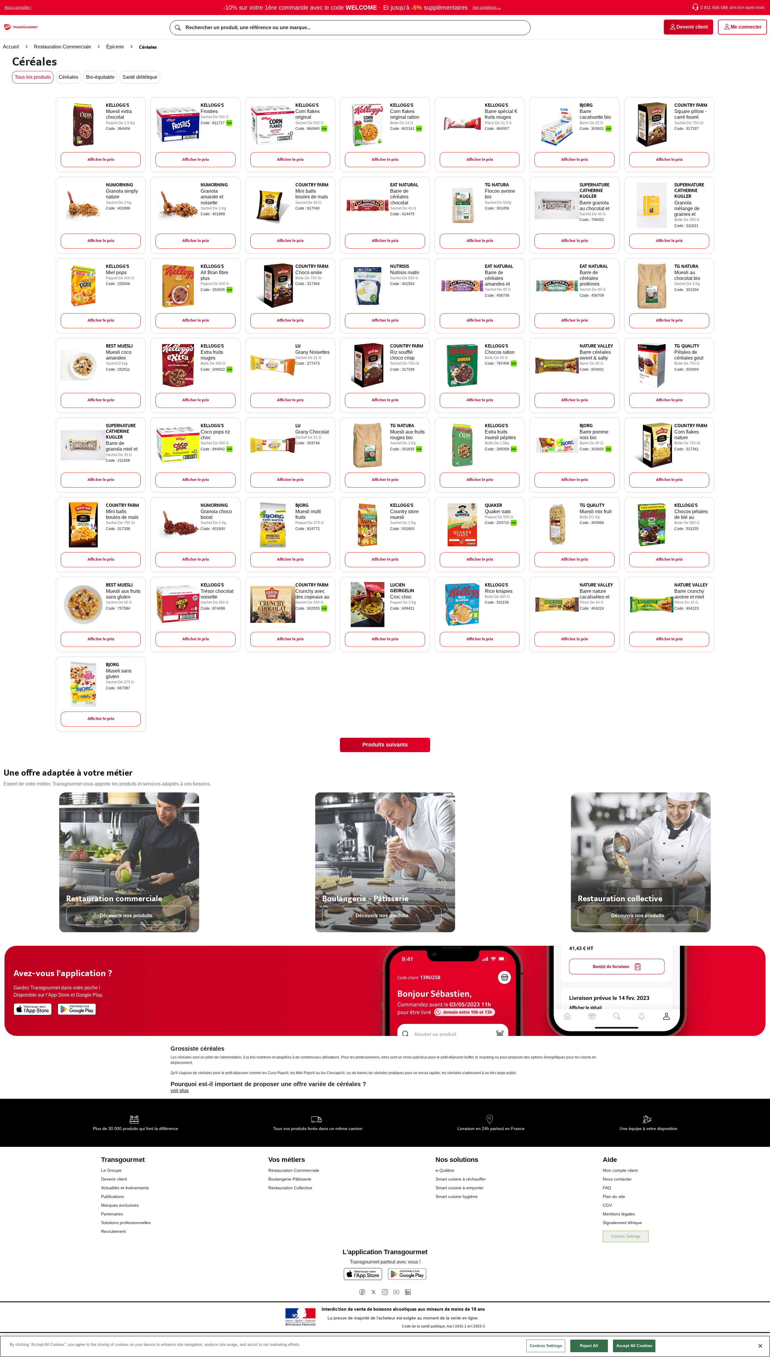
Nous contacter (617, 1179)
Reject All (589, 1345)
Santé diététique (139, 77)
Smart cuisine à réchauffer (461, 1179)
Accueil (11, 46)
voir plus (180, 1090)
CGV (607, 1205)
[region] (385, 1346)
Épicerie (115, 46)
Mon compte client (620, 1170)
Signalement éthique (622, 1222)
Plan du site (614, 1196)
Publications (112, 1196)
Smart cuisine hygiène (457, 1196)
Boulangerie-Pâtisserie (289, 1179)
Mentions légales (619, 1213)
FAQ (607, 1187)
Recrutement (113, 1231)
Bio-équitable (100, 77)
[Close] (760, 1345)
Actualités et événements (125, 1187)
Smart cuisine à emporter (460, 1187)
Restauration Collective (290, 1187)
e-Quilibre (445, 1170)
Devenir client (114, 1179)
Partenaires (112, 1213)
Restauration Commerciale (62, 46)
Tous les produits (33, 77)
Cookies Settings (626, 1236)
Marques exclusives (120, 1205)
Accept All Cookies (634, 1345)
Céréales (68, 77)
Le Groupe (111, 1170)
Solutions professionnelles (126, 1222)
